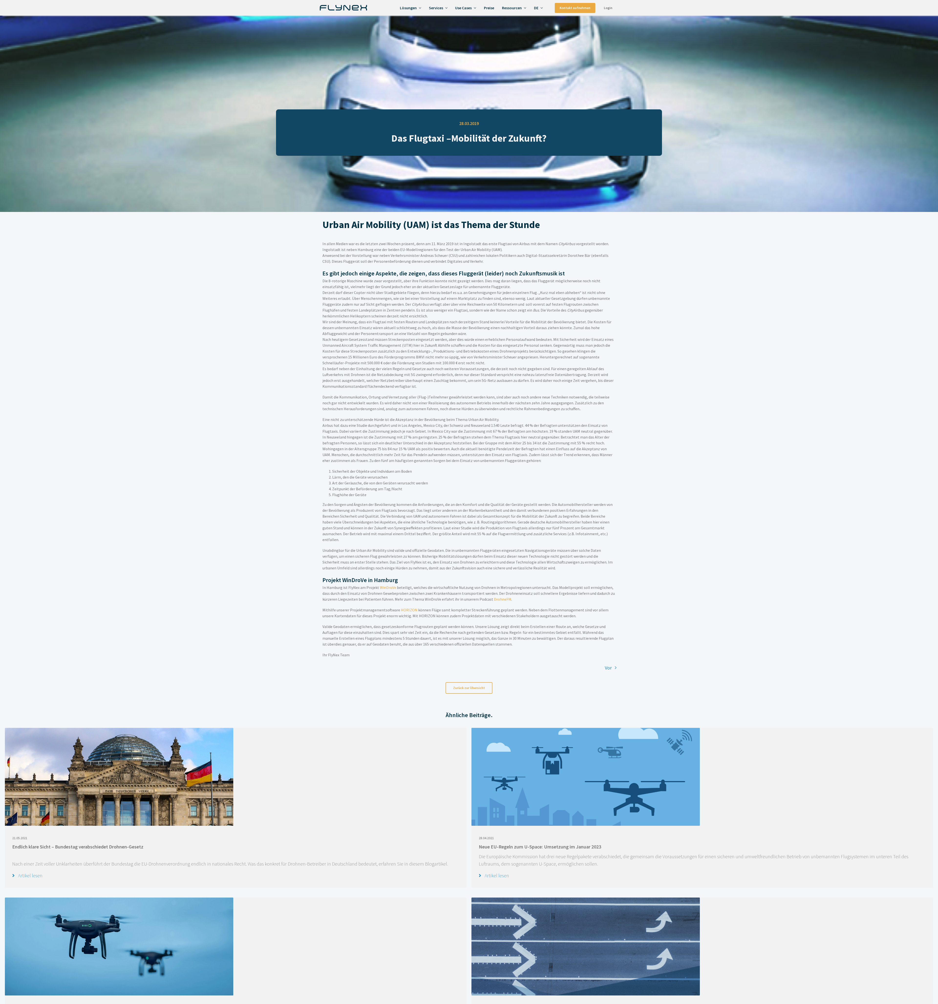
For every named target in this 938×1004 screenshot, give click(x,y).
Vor (608, 668)
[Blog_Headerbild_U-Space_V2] (585, 730)
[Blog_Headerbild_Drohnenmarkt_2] (585, 900)
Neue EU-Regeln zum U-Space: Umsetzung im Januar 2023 (540, 847)
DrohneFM (502, 599)
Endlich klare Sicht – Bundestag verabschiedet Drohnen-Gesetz (77, 847)
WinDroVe (388, 587)
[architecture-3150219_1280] (119, 730)
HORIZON (409, 609)
